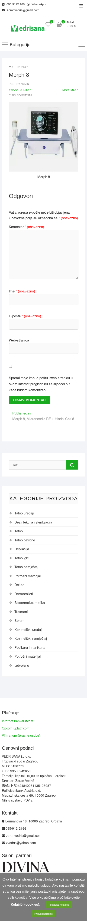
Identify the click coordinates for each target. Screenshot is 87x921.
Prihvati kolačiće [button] (43, 913)
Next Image (70, 90)
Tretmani (21, 611)
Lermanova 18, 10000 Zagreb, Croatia (33, 821)
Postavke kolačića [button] (58, 904)
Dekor (19, 584)
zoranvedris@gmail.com (22, 10)
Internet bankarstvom (17, 721)
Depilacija (21, 548)
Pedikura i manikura (29, 647)
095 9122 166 (15, 4)
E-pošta (25, 315)
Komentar (26, 226)
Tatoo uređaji (24, 512)
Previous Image (20, 90)
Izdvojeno (21, 665)
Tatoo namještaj (26, 566)
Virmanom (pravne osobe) (21, 735)
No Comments (22, 95)
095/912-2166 (15, 828)
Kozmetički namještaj (30, 638)
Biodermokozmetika (29, 602)
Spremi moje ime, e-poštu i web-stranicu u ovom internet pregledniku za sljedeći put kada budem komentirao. (41, 383)
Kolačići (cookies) (25, 904)
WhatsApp (38, 4)
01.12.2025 (20, 67)
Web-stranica (19, 340)
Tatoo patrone (24, 539)
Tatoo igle (21, 557)
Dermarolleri (23, 593)
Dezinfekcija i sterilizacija (33, 522)
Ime (22, 290)
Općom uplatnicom (15, 728)
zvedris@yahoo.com (20, 842)
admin (24, 84)
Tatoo (18, 530)
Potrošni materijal (27, 575)
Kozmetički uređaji (28, 629)
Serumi (19, 620)
